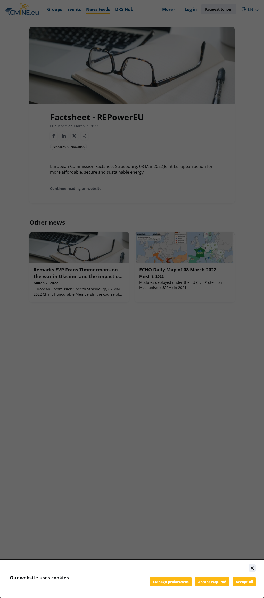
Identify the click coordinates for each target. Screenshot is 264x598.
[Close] (252, 568)
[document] (132, 578)
